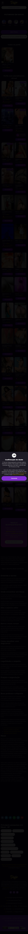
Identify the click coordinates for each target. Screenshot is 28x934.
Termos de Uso (22, 473)
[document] (14, 467)
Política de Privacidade (18, 474)
